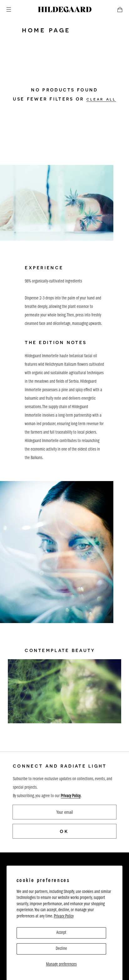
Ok (65, 831)
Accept (61, 932)
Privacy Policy (64, 916)
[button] (9, 9)
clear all (101, 98)
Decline (61, 948)
